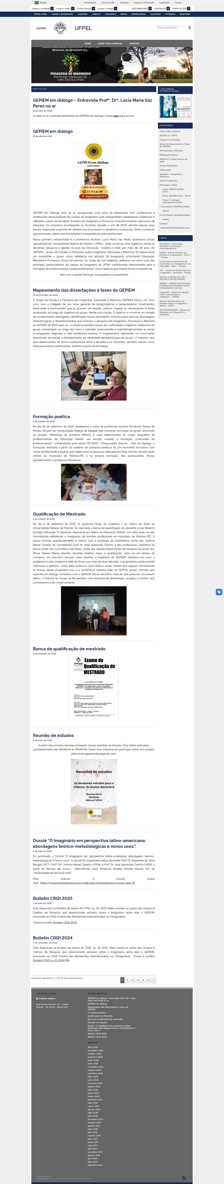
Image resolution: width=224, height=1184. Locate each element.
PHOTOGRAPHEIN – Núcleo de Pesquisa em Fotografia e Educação (175, 312)
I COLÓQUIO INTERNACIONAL (175, 207)
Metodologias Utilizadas (171, 151)
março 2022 (94, 1096)
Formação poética (51, 416)
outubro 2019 (94, 1122)
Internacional (139, 14)
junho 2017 (93, 1142)
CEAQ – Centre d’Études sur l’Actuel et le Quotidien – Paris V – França (175, 255)
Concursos (110, 14)
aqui (116, 115)
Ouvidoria (156, 14)
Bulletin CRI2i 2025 (65, 922)
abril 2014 (92, 1158)
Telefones (185, 14)
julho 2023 (93, 1077)
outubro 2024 (94, 1070)
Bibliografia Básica (169, 155)
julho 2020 (93, 1113)
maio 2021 (93, 1103)
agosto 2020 (94, 1109)
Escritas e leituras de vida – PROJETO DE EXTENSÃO (173, 278)
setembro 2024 (95, 1073)
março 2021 (93, 1106)
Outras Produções (168, 181)
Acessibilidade (141, 8)
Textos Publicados (168, 166)
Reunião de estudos (53, 735)
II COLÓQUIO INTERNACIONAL (175, 215)
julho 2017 (93, 1139)
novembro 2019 (95, 1119)
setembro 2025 (95, 1057)
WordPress (52, 1179)
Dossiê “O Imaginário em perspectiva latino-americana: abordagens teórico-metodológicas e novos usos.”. (89, 843)
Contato (164, 224)
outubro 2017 (94, 1136)
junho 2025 (93, 1060)
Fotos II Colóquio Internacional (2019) (172, 201)
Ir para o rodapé (107, 8)
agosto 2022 (94, 1086)
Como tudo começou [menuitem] (110, 43)
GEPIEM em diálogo (53, 131)
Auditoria (83, 14)
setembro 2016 (95, 1152)
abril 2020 (93, 1116)
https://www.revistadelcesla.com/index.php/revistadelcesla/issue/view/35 (87, 882)
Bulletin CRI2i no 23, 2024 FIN (51, 960)
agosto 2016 (94, 1155)
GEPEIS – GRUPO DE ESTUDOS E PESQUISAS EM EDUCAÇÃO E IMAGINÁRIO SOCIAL (175, 285)
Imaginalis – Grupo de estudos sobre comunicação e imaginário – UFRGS (174, 294)
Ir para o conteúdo (42, 8)
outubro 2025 (94, 1054)
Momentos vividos (168, 185)
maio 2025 (93, 1063)
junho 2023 (93, 1080)
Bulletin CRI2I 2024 (52, 937)
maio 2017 (93, 1145)
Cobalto (96, 14)
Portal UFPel (40, 14)
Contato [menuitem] (134, 43)
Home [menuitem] (88, 43)
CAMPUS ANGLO (47, 998)
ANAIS (166, 211)
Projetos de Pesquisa (170, 140)
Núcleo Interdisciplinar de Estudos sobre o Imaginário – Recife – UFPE (174, 303)
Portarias (170, 14)
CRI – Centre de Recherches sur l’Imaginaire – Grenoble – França (175, 271)
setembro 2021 (95, 1100)
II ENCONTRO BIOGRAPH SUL (175, 228)
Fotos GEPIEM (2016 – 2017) (177, 196)
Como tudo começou (170, 131)
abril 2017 (92, 1149)
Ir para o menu (64, 8)
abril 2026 (93, 1047)
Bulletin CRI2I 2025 (52, 898)
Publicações (165, 170)
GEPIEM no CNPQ (168, 135)
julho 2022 (93, 1090)
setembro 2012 (95, 1165)
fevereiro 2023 (95, 1083)
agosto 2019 (94, 1126)
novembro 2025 (95, 1050)
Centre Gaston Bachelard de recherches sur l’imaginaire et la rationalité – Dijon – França (175, 263)
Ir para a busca (85, 8)
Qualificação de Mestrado (59, 514)
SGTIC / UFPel (86, 1179)
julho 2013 (93, 1162)
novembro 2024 (95, 1067)
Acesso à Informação (62, 14)
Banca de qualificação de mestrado (69, 648)
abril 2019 (92, 1132)
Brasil (43, 2)
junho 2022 (93, 1093)
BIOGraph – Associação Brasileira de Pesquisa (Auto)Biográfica (171, 246)
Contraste (161, 8)
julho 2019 (93, 1129)
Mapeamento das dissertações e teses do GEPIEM (84, 290)
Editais (124, 14)
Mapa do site (181, 8)
